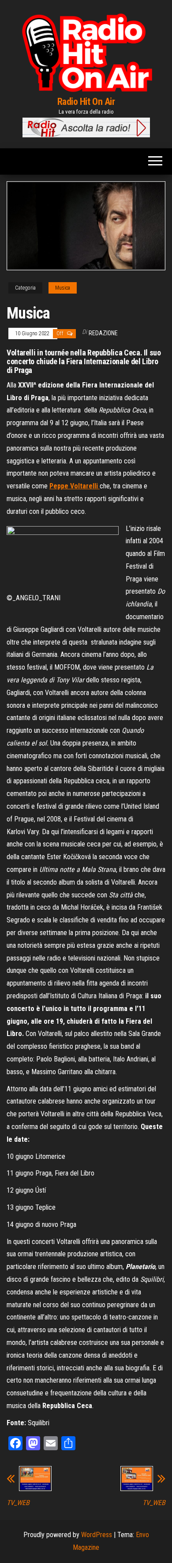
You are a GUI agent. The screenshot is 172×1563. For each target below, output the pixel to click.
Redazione (103, 333)
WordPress (96, 1535)
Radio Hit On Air (86, 101)
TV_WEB (18, 1503)
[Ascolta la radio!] (86, 127)
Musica (62, 288)
